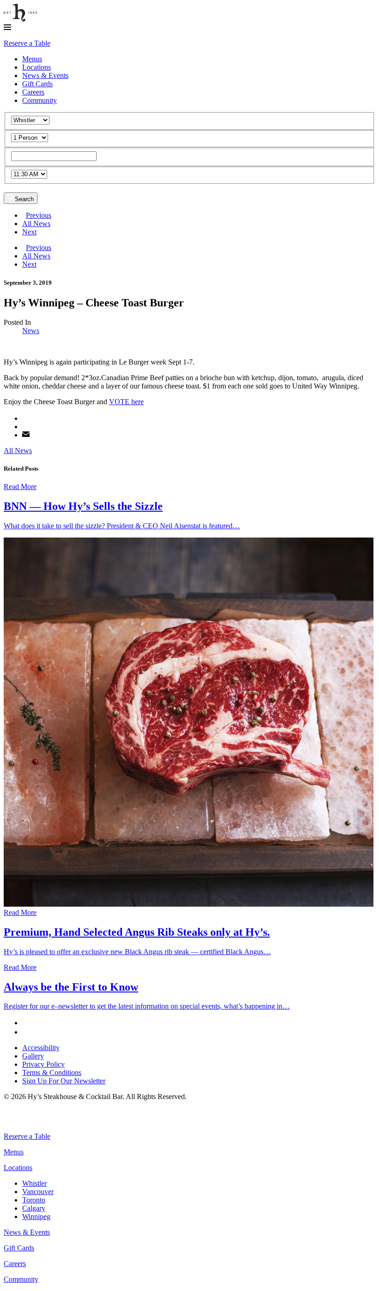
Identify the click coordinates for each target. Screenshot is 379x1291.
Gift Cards (37, 84)
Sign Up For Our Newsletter (63, 1081)
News (30, 331)
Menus (32, 59)
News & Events (45, 75)
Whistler (34, 1183)
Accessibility (41, 1048)
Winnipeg (36, 1216)
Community (39, 100)
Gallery (33, 1056)
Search (24, 199)
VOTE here (126, 402)
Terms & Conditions (51, 1072)
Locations (36, 67)
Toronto (33, 1200)
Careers (33, 92)
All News (36, 223)
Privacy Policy (43, 1064)
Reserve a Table (27, 43)
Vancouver (38, 1191)
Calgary (33, 1208)
